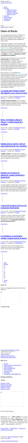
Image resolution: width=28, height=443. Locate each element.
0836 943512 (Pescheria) (8, 356)
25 (4, 271)
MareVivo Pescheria (12, 13)
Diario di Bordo (8, 17)
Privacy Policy (5, 428)
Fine (5, 282)
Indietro (6, 264)
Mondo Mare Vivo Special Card (12, 365)
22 (4, 267)
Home (5, 7)
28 (4, 276)
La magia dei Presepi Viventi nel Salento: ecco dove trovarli (14, 92)
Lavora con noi (8, 371)
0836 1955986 (5, 354)
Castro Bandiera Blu (9, 368)
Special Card (7, 19)
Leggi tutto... (4, 107)
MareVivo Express (12, 10)
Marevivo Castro (5, 387)
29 (4, 277)
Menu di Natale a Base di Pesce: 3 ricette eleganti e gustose (12, 122)
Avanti (5, 280)
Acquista (6, 16)
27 (4, 274)
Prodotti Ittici (19, 243)
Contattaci (7, 20)
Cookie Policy (14, 428)
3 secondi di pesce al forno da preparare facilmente (13, 206)
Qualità (6, 363)
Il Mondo (6, 8)
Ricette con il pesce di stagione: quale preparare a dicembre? (12, 175)
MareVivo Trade (11, 11)
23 (4, 268)
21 (4, 266)
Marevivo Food (11, 14)
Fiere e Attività (8, 369)
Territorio (17, 98)
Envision (8, 438)
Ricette (17, 129)
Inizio (5, 263)
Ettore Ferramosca (13, 436)
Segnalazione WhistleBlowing (12, 374)
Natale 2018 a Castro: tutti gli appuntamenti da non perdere (14, 145)
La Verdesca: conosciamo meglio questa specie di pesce (14, 237)
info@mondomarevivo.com (8, 357)
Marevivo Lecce (5, 389)
